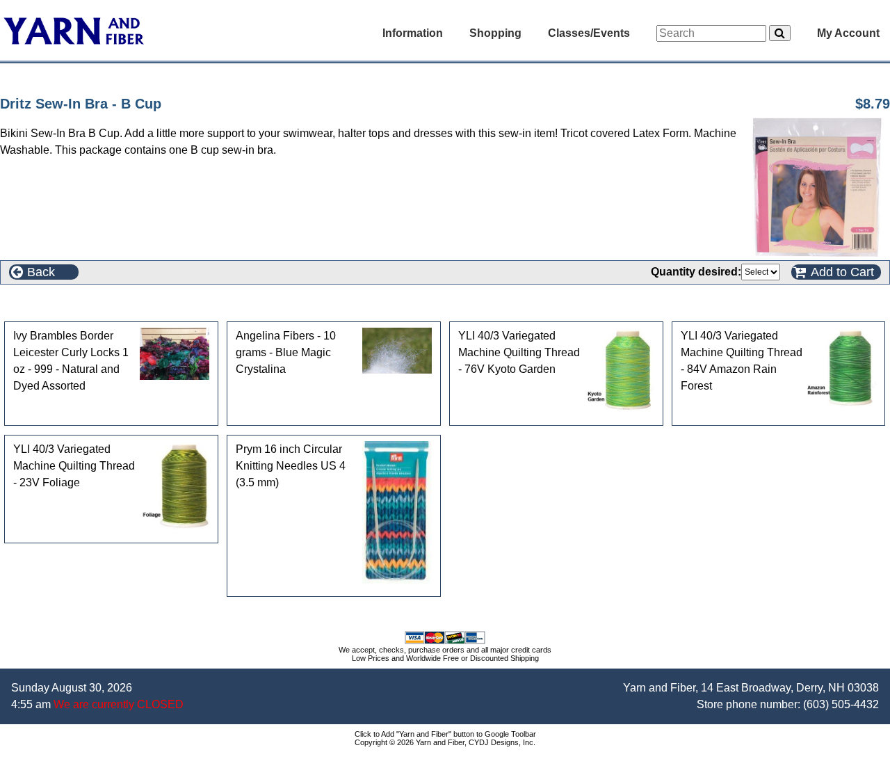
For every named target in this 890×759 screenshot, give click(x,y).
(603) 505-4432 (841, 704)
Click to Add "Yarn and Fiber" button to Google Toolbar (445, 734)
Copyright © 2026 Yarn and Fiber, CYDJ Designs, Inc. (445, 742)
